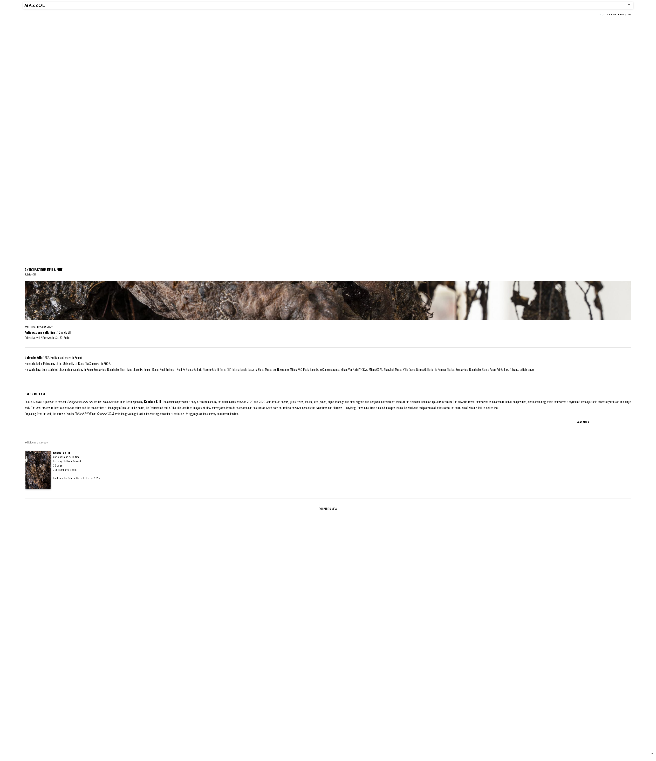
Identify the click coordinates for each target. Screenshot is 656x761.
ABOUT (602, 14)
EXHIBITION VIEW (620, 14)
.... (525, 369)
